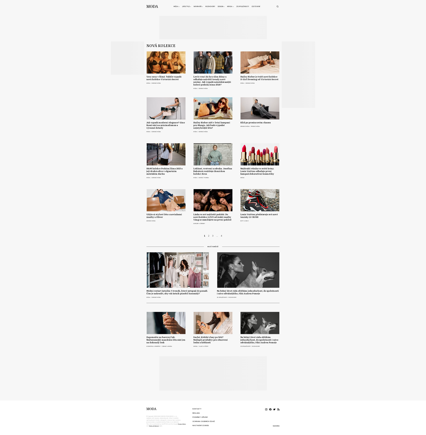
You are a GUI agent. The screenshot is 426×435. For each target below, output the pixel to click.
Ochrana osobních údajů (203, 421)
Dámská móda (156, 83)
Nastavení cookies (200, 425)
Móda (176, 7)
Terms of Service (154, 426)
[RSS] (278, 410)
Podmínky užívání (199, 417)
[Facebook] (270, 410)
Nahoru (276, 426)
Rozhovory (210, 7)
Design (220, 7)
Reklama (196, 413)
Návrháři (198, 7)
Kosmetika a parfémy (153, 346)
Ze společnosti (242, 7)
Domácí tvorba (204, 177)
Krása (229, 7)
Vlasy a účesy (203, 346)
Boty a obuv (244, 221)
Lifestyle (186, 7)
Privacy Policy (182, 424)
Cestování (256, 7)
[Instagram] (266, 410)
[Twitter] (274, 410)
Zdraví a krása (167, 346)
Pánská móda (255, 126)
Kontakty (196, 409)
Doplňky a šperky (199, 223)
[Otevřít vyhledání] (278, 6)
